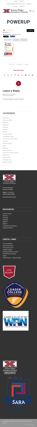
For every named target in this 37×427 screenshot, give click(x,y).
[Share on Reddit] (29, 75)
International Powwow (8, 245)
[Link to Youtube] (30, 425)
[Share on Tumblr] (22, 75)
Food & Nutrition (7, 134)
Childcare (5, 215)
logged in (11, 99)
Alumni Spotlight (7, 120)
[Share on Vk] (25, 75)
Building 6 (5, 122)
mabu (27, 64)
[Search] (29, 11)
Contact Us (22, 6)
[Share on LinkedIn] (18, 75)
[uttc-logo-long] (15, 11)
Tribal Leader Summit (8, 247)
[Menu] (33, 11)
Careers (16, 1)
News (4, 146)
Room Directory (7, 150)
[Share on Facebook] (4, 75)
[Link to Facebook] (25, 425)
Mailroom (5, 221)
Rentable (5, 148)
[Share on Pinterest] (15, 75)
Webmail (5, 223)
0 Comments (19, 64)
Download (30, 30)
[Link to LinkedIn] (33, 425)
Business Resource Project (9, 253)
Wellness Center (7, 162)
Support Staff (6, 157)
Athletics (29, 3)
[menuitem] (16, 1)
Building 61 (6, 125)
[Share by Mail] (32, 75)
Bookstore (5, 219)
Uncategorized (7, 160)
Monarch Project (7, 143)
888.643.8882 (11, 194)
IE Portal (15, 6)
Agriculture (6, 118)
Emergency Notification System (10, 251)
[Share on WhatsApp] (11, 75)
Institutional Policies (8, 227)
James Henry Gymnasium (10, 139)
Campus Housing (7, 213)
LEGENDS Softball (7, 249)
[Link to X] (28, 425)
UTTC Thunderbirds (7, 243)
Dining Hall (5, 217)
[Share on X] (8, 75)
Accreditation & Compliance (10, 225)
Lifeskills (5, 141)
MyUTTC (22, 1)
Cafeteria (5, 127)
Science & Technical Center (10, 153)
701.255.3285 (10, 192)
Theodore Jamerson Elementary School (16, 3)
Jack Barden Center (8, 136)
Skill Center (6, 155)
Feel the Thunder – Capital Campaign (12, 257)
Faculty (5, 132)
